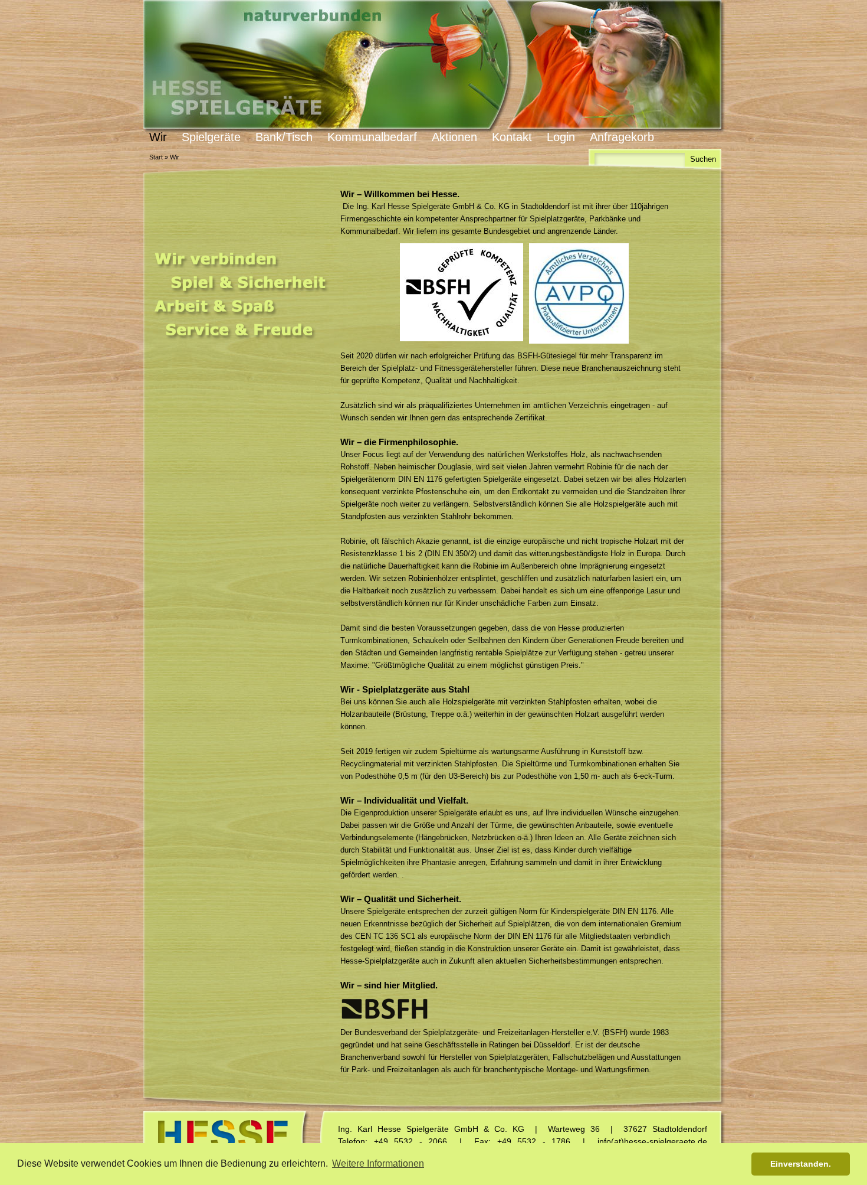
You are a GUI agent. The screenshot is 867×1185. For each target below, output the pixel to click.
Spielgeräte (211, 136)
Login (561, 136)
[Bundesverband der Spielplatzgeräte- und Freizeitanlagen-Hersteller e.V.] (384, 1008)
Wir (158, 136)
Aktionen (454, 136)
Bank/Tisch (284, 136)
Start (156, 157)
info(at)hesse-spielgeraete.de (652, 1141)
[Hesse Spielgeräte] (433, 66)
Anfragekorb (622, 136)
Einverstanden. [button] (800, 1163)
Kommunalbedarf (372, 136)
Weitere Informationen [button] (378, 1163)
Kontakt (512, 136)
